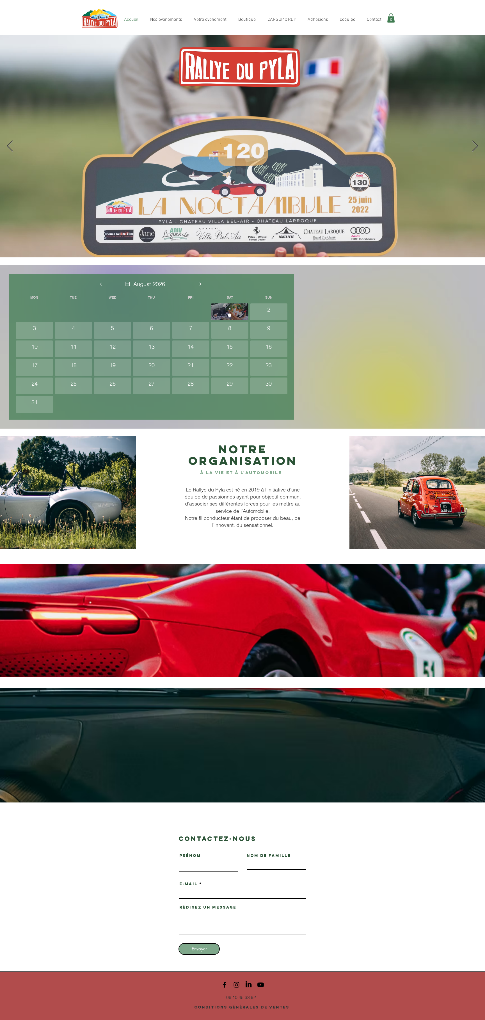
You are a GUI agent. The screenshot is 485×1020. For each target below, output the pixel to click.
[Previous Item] (9, 146)
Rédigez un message (207, 907)
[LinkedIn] (248, 985)
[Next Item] (475, 146)
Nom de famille (269, 855)
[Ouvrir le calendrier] (127, 284)
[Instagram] (236, 985)
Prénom (190, 855)
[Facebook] (224, 985)
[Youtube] (260, 985)
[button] (391, 17)
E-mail (188, 884)
